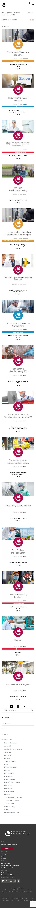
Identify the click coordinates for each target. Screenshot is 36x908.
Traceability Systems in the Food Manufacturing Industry (18, 473)
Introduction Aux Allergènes (18, 696)
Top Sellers (7, 752)
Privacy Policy (32, 899)
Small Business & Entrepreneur (13, 797)
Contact (3, 858)
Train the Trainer (9, 803)
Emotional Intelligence (10, 743)
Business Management (10, 767)
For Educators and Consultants (10, 865)
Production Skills (9, 791)
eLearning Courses (7, 739)
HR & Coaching (8, 776)
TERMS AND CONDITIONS (22, 900)
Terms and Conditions (7, 875)
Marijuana (7, 758)
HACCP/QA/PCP (9, 773)
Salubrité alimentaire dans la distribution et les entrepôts (18, 245)
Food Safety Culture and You (18, 518)
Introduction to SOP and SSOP (18, 156)
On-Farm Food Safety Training (18, 200)
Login (7, 848)
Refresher (7, 794)
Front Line (7, 770)
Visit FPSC (3, 899)
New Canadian (8, 788)
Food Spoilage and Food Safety (18, 562)
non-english (7, 746)
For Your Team (5, 863)
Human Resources (9, 779)
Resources (5, 729)
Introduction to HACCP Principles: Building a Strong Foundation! (18, 111)
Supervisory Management (11, 800)
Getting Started (5, 873)
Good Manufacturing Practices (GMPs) (18, 607)
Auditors (6, 764)
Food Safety (7, 755)
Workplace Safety (9, 806)
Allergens (18, 652)
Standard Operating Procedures (13, 749)
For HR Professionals (7, 868)
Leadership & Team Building (12, 782)
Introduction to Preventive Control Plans (18, 336)
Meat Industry (8, 785)
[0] (28, 4)
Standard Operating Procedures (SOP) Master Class (18, 290)
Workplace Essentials (10, 761)
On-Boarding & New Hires (11, 812)
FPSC (2, 856)
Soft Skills (7, 809)
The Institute (4, 854)
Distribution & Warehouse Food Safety (18, 65)
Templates (5, 734)
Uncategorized (6, 723)
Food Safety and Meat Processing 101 (18, 382)
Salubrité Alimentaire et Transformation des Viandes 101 (18, 427)
